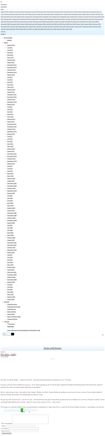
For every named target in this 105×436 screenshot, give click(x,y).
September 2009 (40, 21)
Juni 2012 (97, 14)
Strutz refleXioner (52, 348)
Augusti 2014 (4, 12)
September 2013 (86, 12)
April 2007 (56, 26)
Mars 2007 (63, 26)
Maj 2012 (10, 112)
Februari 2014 (42, 12)
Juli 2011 (80, 16)
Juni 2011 (86, 16)
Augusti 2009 (49, 21)
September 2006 (14, 29)
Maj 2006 (40, 29)
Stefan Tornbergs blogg (14, 316)
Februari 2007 (70, 26)
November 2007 (5, 26)
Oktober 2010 (43, 19)
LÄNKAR (6, 302)
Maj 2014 (22, 12)
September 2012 (76, 14)
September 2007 (23, 26)
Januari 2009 (95, 21)
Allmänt (4, 7)
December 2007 (96, 24)
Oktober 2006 (5, 29)
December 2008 (5, 24)
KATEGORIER (8, 37)
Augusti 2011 (74, 16)
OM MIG (6, 321)
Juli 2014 (11, 12)
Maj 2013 (12, 14)
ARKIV (6, 42)
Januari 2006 (68, 29)
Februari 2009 (87, 21)
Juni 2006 (35, 29)
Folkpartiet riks (11, 309)
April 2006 (47, 29)
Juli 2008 (48, 24)
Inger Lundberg (11, 311)
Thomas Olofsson (12, 319)
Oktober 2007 (14, 26)
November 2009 (22, 21)
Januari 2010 (4, 21)
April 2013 (18, 14)
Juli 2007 (39, 26)
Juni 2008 (54, 24)
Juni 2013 (6, 14)
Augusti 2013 (95, 12)
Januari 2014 (50, 12)
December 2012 (48, 14)
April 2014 (29, 12)
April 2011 (98, 16)
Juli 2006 (29, 29)
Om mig (3, 31)
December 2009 (12, 21)
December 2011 (37, 16)
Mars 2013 (25, 14)
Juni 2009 (61, 21)
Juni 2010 (73, 19)
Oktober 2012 (67, 14)
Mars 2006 (53, 29)
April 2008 (66, 24)
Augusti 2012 (85, 14)
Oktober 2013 (77, 12)
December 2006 (86, 26)
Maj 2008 (60, 24)
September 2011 (65, 16)
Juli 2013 (9, 77)
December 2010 (24, 19)
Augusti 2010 (61, 19)
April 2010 (85, 19)
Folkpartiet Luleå (12, 304)
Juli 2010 (67, 19)
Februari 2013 (32, 14)
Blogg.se (3, 34)
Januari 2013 (40, 14)
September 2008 (33, 24)
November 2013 (68, 12)
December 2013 (58, 12)
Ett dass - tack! (8, 354)
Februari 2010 (99, 19)
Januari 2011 (15, 19)
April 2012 (7, 16)
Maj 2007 (50, 26)
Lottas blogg (10, 314)
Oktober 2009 (31, 21)
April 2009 (74, 21)
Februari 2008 (80, 24)
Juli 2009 (56, 21)
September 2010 (52, 19)
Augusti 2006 (22, 29)
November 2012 (58, 14)
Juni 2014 (16, 12)
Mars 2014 (35, 12)
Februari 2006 (61, 29)
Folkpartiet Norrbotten (13, 307)
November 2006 (96, 26)
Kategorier (4, 4)
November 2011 (47, 16)
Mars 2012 (13, 16)
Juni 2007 (44, 26)
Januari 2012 (28, 16)
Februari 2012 (21, 16)
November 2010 (34, 19)
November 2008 (15, 24)
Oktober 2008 (24, 24)
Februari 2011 (8, 19)
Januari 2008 (87, 24)
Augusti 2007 (32, 26)
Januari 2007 (78, 26)
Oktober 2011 (56, 16)
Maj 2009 (67, 21)
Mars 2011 (10, 146)
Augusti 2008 (42, 24)
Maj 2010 (79, 19)
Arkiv (2, 9)
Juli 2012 (92, 14)
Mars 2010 (91, 19)
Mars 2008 (72, 24)
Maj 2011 (92, 16)
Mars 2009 (80, 21)
